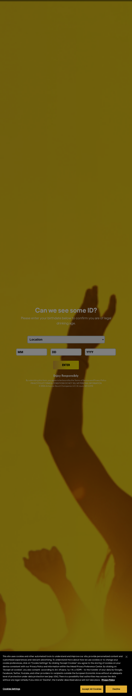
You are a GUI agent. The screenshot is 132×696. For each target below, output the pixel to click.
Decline (116, 689)
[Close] (126, 657)
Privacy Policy (108, 680)
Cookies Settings (11, 689)
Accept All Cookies (91, 689)
